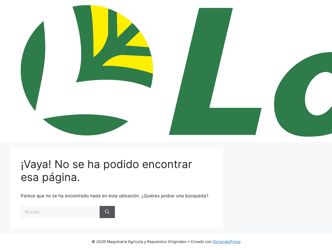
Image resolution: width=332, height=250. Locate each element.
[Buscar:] (60, 211)
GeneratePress (227, 241)
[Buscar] (107, 212)
